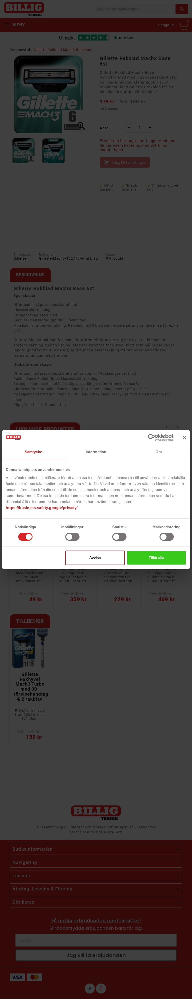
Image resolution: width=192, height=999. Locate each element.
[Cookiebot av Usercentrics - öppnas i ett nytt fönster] (152, 437)
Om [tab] (159, 452)
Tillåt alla (156, 558)
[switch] (72, 537)
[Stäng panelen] (184, 437)
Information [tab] (96, 452)
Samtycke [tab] (33, 452)
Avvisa (95, 558)
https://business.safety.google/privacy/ (42, 508)
